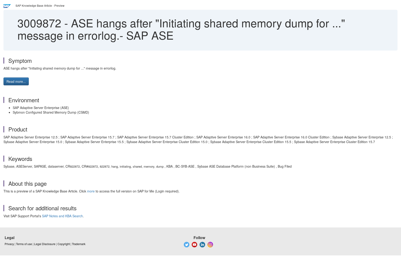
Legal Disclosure (44, 244)
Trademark (78, 244)
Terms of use (24, 244)
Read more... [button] (16, 81)
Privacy (9, 244)
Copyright (64, 244)
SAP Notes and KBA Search (62, 216)
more (91, 191)
